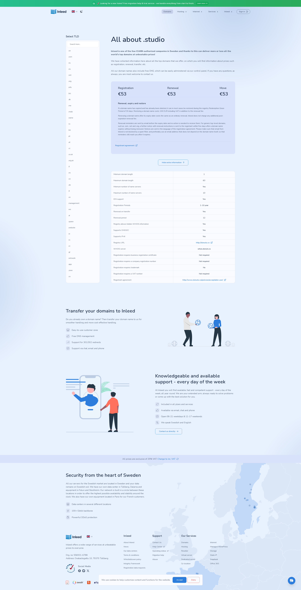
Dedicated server (188, 559)
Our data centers (130, 551)
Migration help (158, 555)
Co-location (185, 563)
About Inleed (129, 542)
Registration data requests (134, 568)
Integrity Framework (132, 563)
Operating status (159, 551)
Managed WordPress (219, 546)
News (126, 546)
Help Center (157, 546)
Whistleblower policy (132, 559)
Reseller (184, 551)
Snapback (214, 559)
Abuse (155, 559)
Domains (184, 542)
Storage (213, 551)
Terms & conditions (131, 555)
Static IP (213, 555)
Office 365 (214, 563)
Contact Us (156, 542)
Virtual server (186, 555)
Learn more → (202, 3)
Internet (213, 542)
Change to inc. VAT (166, 459)
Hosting (184, 546)
